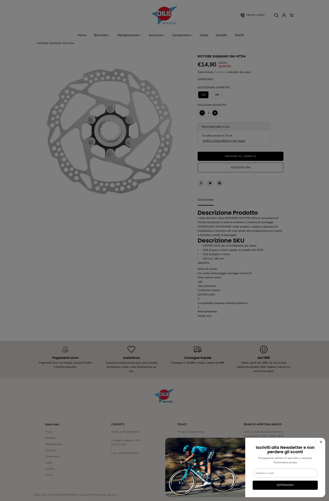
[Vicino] (321, 442)
